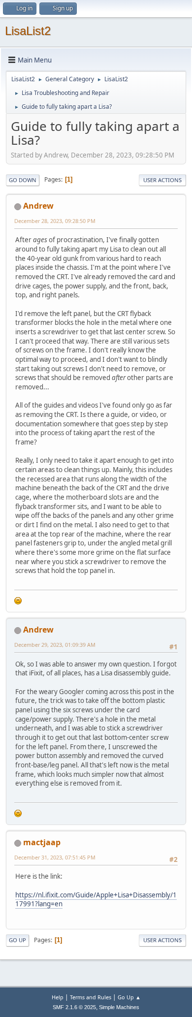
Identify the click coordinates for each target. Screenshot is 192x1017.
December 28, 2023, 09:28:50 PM (55, 220)
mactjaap (42, 842)
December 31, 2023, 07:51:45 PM (55, 857)
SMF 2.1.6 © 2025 (74, 1007)
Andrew (38, 205)
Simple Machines (119, 1007)
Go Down (22, 180)
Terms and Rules (90, 997)
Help (58, 997)
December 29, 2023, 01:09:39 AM (55, 644)
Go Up (17, 940)
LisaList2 (28, 30)
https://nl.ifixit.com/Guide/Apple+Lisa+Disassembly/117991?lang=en (96, 899)
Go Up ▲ (129, 997)
